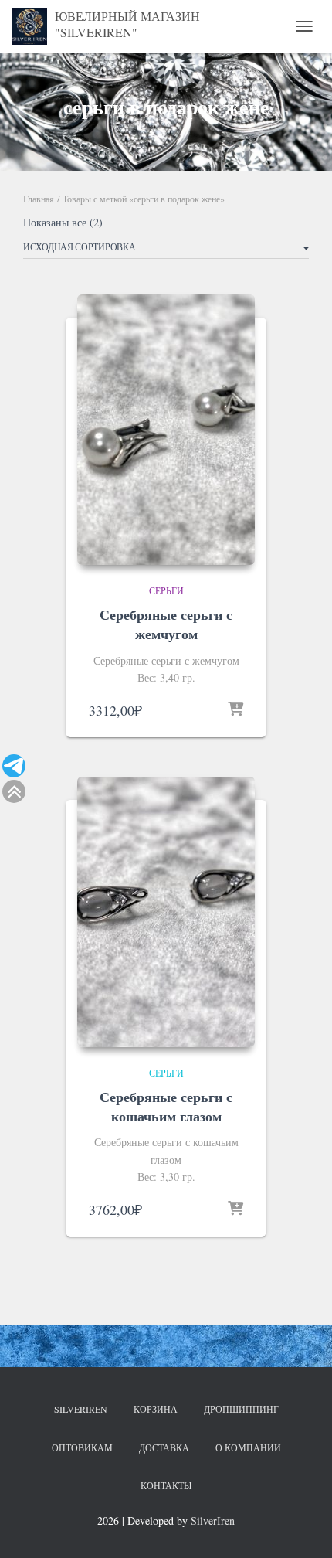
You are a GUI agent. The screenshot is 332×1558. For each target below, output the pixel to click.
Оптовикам (82, 1447)
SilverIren (80, 1409)
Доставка (164, 1447)
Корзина (156, 1409)
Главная (38, 198)
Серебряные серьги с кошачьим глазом (166, 1106)
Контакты (166, 1485)
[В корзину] (235, 710)
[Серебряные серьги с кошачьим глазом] (166, 912)
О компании (248, 1447)
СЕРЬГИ (166, 590)
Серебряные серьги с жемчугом (166, 624)
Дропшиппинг (241, 1409)
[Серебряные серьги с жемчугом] (166, 429)
